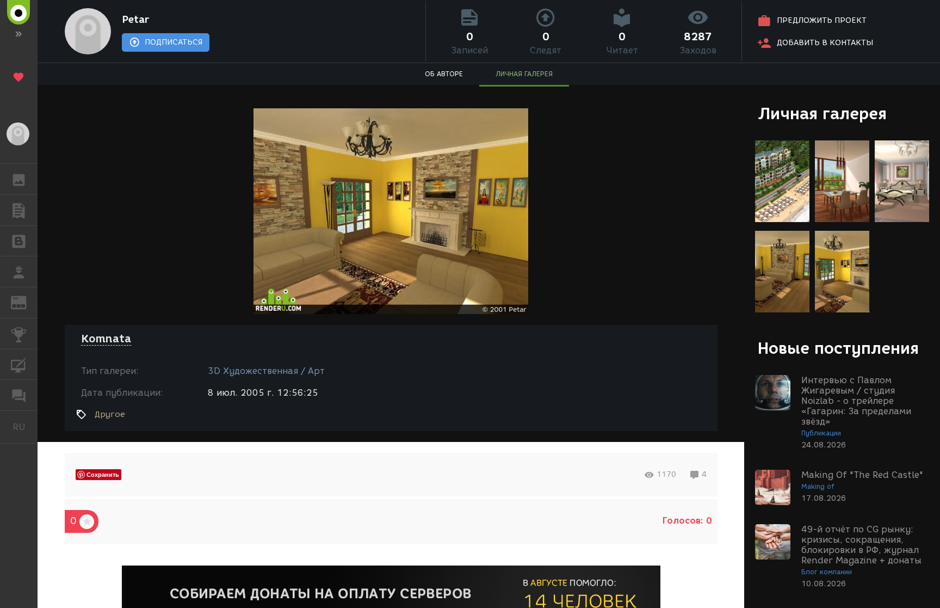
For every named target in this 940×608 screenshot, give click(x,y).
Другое (110, 414)
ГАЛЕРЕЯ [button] (19, 179)
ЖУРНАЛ (25, 302)
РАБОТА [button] (19, 271)
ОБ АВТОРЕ (444, 74)
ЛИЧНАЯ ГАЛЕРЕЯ (524, 74)
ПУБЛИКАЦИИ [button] (19, 210)
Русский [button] (25, 426)
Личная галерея (822, 113)
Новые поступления (838, 348)
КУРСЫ (19, 364)
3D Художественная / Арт (266, 371)
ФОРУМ (19, 395)
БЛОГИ (19, 241)
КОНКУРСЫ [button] (19, 333)
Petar (135, 20)
